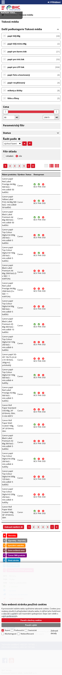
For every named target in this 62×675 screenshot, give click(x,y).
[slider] (5, 112)
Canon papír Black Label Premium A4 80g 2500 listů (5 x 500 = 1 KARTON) (9, 272)
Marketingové (10, 633)
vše (20, 156)
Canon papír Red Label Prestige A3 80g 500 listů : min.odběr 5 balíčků (9, 394)
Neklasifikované (27, 633)
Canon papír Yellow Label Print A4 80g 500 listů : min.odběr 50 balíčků (9, 202)
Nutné (7, 630)
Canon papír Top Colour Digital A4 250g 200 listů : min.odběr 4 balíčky (8, 460)
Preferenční (19, 630)
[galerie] (57, 166)
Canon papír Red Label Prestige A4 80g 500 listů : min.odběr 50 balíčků (9, 185)
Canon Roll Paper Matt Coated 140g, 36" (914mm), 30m (8, 512)
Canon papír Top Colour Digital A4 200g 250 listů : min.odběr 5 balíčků (8, 236)
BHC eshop (15, 8)
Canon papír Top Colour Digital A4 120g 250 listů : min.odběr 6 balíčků (8, 343)
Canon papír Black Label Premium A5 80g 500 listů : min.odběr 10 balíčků (8, 325)
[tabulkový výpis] (46, 166)
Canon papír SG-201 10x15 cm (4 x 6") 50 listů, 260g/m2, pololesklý (9, 359)
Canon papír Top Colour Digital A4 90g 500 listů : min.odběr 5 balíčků (8, 308)
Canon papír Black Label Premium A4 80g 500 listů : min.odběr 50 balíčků (8, 218)
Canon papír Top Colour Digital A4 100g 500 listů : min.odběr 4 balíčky (8, 376)
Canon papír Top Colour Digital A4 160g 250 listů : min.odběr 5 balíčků (8, 254)
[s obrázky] (51, 166)
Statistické (32, 630)
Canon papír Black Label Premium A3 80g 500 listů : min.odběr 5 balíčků (8, 442)
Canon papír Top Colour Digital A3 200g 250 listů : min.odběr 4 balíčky (8, 496)
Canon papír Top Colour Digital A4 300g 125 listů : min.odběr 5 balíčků (8, 478)
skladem (9, 156)
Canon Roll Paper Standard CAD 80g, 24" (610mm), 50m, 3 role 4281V (9, 410)
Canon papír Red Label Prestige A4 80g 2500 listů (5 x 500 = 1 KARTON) (9, 290)
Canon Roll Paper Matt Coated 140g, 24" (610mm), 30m (8, 425)
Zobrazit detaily (54, 632)
